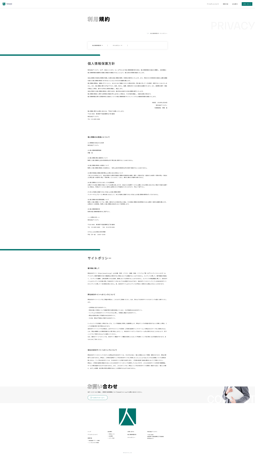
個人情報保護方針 (96, 45)
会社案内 (235, 4)
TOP (148, 33)
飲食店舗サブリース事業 (94, 440)
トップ (89, 431)
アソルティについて (213, 4)
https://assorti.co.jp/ (105, 273)
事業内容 (225, 4)
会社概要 (111, 436)
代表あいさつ (112, 434)
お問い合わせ (131, 431)
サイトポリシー (117, 45)
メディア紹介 (112, 438)
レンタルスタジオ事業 (94, 442)
